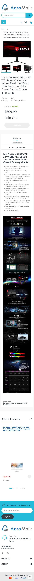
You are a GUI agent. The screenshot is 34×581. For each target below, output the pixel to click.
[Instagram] (7, 553)
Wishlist (7, 480)
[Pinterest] (13, 93)
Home (3, 29)
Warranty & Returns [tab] (17, 147)
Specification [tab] (17, 143)
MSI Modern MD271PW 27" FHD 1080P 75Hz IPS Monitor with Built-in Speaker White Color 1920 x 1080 (16, 429)
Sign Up (7, 517)
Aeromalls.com (11, 575)
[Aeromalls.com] (17, 7)
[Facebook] (2, 93)
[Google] (9, 93)
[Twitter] (6, 93)
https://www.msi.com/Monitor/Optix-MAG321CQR (15, 404)
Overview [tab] (17, 138)
